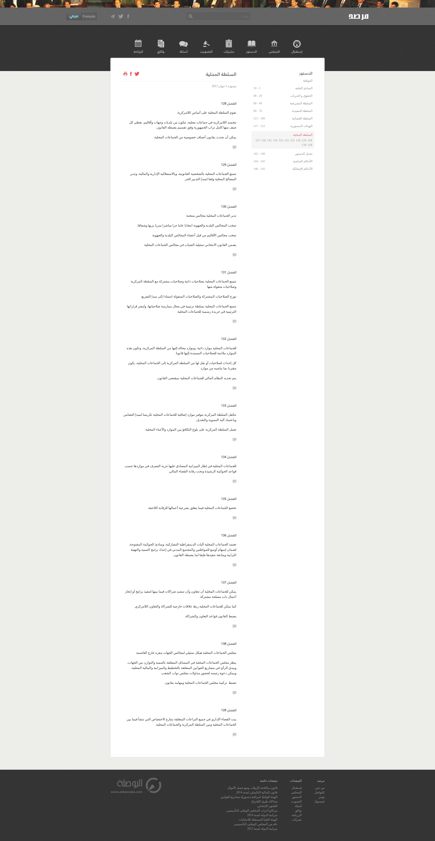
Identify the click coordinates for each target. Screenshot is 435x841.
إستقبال (297, 51)
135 (269, 140)
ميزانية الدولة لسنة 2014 (262, 815)
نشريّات (229, 51)
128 (310, 140)
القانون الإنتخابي (267, 806)
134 (275, 140)
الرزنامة (138, 51)
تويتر (321, 797)
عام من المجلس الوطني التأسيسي (255, 824)
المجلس (274, 51)
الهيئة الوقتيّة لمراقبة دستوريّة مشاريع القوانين (249, 797)
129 (304, 140)
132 (286, 140)
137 (258, 140)
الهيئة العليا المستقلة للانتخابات (258, 819)
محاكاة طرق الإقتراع (264, 801)
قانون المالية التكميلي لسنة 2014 (256, 792)
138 (310, 144)
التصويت (206, 51)
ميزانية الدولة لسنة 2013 (262, 828)
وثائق (160, 51)
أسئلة (184, 51)
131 (292, 140)
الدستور (251, 51)
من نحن (319, 788)
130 (298, 140)
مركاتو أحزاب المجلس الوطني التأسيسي (251, 810)
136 (263, 140)
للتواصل (319, 792)
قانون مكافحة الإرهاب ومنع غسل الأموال (252, 788)
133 (281, 140)
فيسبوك (319, 801)
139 (304, 144)
